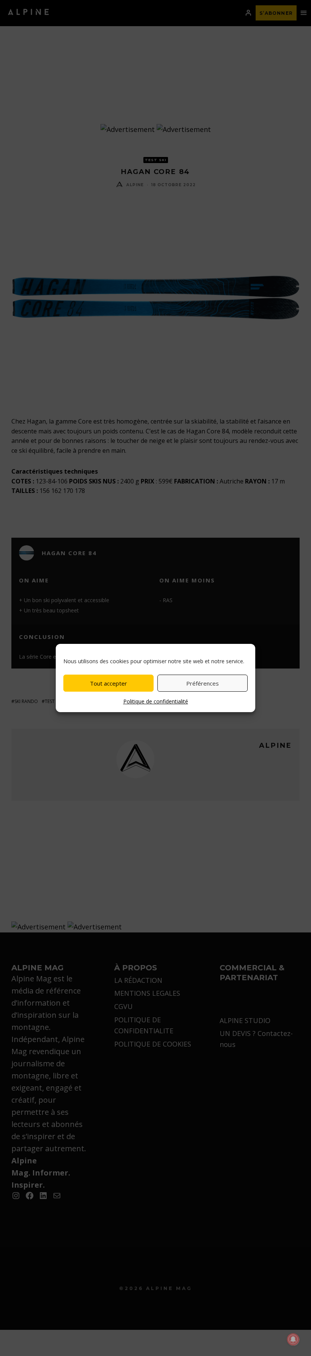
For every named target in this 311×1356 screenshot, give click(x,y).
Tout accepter (108, 683)
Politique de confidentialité (155, 701)
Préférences (202, 683)
